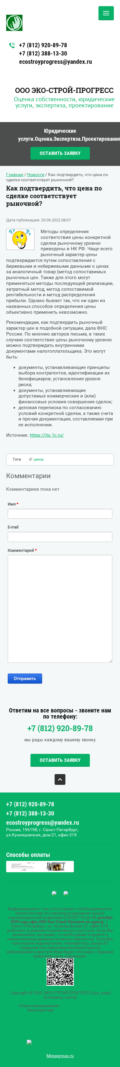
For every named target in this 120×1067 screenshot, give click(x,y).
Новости (35, 174)
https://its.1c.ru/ (47, 435)
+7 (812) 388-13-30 (43, 53)
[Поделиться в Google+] (23, 690)
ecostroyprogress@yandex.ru (55, 61)
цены (39, 459)
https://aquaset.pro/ (82, 1005)
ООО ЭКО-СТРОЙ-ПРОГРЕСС (64, 90)
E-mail (13, 527)
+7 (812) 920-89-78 (43, 45)
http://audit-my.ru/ (73, 1010)
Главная (14, 174)
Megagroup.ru (60, 1055)
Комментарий (22, 550)
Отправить (25, 678)
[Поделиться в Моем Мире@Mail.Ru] (34, 690)
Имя (13, 504)
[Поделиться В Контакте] (58, 690)
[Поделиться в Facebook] (11, 690)
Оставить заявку (60, 153)
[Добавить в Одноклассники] (46, 690)
